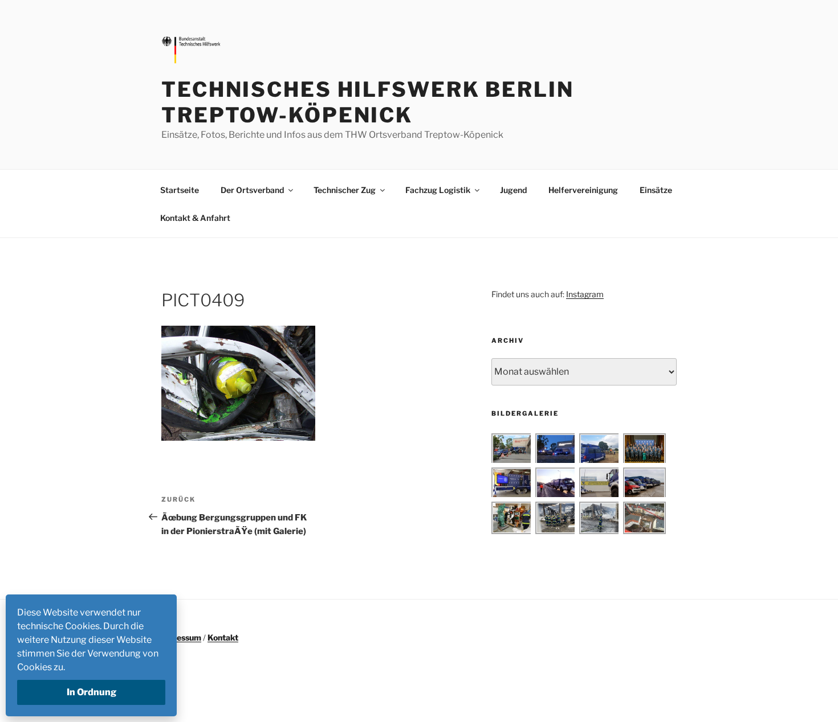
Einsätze (656, 190)
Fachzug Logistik (437, 190)
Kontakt (223, 637)
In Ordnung (91, 692)
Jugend (513, 190)
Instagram (585, 294)
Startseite (179, 190)
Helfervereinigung (583, 190)
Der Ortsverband (252, 190)
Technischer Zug (345, 190)
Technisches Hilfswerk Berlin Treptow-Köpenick (367, 102)
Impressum (179, 637)
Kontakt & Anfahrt (195, 218)
